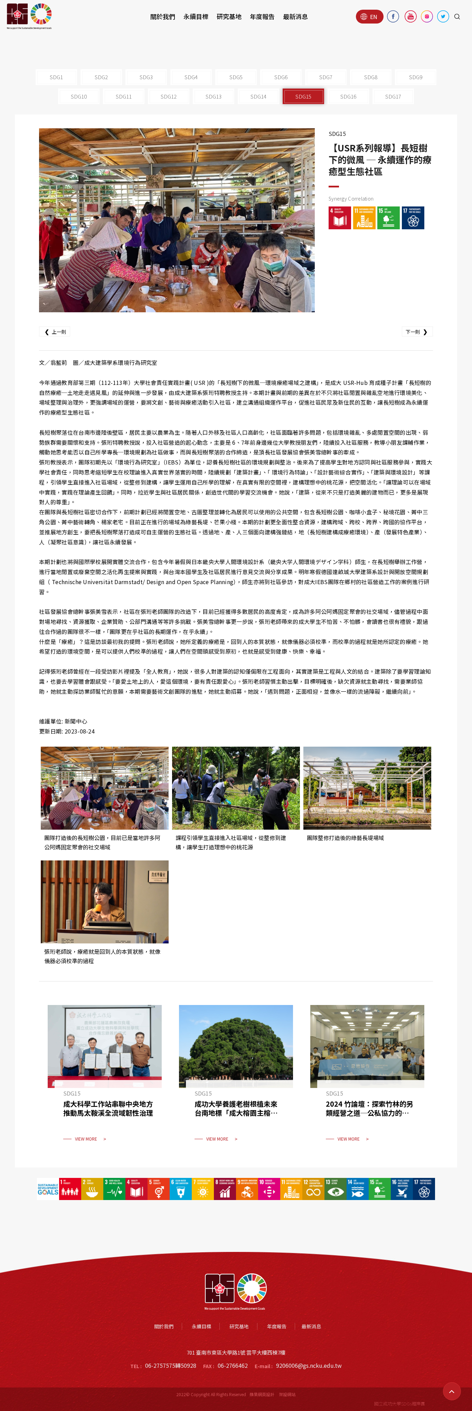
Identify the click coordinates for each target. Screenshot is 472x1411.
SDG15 (303, 96)
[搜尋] (457, 16)
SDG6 (280, 77)
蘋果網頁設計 (261, 1394)
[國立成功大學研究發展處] (29, 16)
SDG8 (370, 77)
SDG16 (348, 96)
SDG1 (56, 77)
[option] (177, 220)
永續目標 (195, 16)
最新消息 (295, 16)
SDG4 (191, 77)
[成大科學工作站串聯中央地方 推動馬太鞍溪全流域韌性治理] (105, 1077)
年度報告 (262, 16)
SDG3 (146, 77)
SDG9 (415, 77)
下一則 (416, 331)
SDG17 (393, 96)
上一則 (55, 331)
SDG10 (79, 96)
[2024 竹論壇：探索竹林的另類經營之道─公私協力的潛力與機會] (367, 1077)
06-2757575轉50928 (170, 1365)
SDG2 (101, 77)
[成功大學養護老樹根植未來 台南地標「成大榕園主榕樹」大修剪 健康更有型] (236, 1077)
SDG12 (169, 96)
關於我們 (162, 16)
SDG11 (124, 96)
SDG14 (258, 96)
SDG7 (325, 77)
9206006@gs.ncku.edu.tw (309, 1365)
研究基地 (229, 16)
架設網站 (287, 1394)
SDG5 (236, 77)
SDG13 (213, 96)
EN (373, 16)
